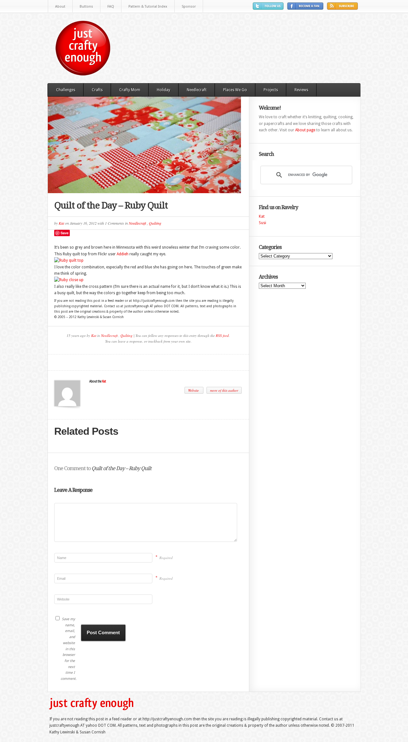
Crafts (97, 90)
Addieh (122, 254)
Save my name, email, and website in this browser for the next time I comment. (68, 649)
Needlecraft (197, 90)
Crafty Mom (129, 90)
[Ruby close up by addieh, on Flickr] (69, 280)
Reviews (301, 90)
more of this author (224, 390)
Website (194, 390)
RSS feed (222, 335)
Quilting (155, 223)
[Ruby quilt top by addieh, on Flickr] (69, 260)
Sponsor (189, 6)
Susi (262, 223)
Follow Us (269, 8)
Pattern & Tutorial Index (147, 6)
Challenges (65, 90)
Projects (271, 90)
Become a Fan (306, 8)
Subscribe (343, 8)
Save (65, 232)
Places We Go (235, 90)
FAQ (110, 6)
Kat (61, 223)
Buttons (86, 6)
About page (305, 130)
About (60, 6)
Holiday (163, 90)
